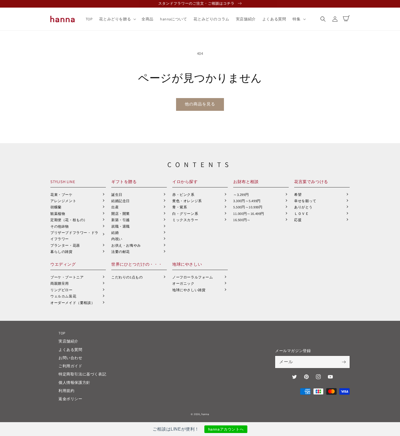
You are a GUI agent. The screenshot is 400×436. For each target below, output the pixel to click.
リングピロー (61, 290)
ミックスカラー (185, 220)
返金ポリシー (70, 398)
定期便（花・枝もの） (68, 220)
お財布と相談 (246, 181)
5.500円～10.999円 (247, 207)
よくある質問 (70, 349)
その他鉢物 (59, 226)
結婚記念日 (120, 201)
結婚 (115, 232)
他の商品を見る (200, 103)
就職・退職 (120, 226)
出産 (115, 207)
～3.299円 (241, 194)
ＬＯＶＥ (301, 213)
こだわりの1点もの (127, 277)
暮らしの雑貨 (61, 251)
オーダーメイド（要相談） (72, 302)
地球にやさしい (187, 264)
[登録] (344, 362)
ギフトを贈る (124, 181)
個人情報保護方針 (74, 382)
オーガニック (183, 283)
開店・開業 (120, 213)
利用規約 (66, 390)
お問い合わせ (70, 357)
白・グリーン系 (185, 213)
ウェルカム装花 (63, 296)
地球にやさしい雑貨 (188, 290)
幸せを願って (305, 201)
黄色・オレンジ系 (187, 201)
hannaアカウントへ (226, 429)
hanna (205, 414)
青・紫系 (179, 207)
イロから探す (185, 181)
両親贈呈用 (59, 283)
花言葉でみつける (311, 181)
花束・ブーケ (61, 194)
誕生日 (116, 194)
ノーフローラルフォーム (192, 277)
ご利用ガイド (70, 365)
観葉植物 (57, 213)
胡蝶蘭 (55, 207)
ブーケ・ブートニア (67, 277)
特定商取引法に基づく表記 (82, 374)
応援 (297, 220)
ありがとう (303, 207)
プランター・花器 (65, 245)
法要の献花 (120, 251)
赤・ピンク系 (183, 194)
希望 (297, 194)
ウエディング (63, 264)
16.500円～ (242, 220)
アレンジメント (63, 201)
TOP (62, 333)
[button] (323, 19)
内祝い (116, 239)
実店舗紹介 (68, 341)
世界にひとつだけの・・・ (136, 264)
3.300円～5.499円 (247, 201)
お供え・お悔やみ (126, 245)
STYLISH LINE (62, 181)
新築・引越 (120, 220)
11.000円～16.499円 (248, 213)
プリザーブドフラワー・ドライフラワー (74, 235)
